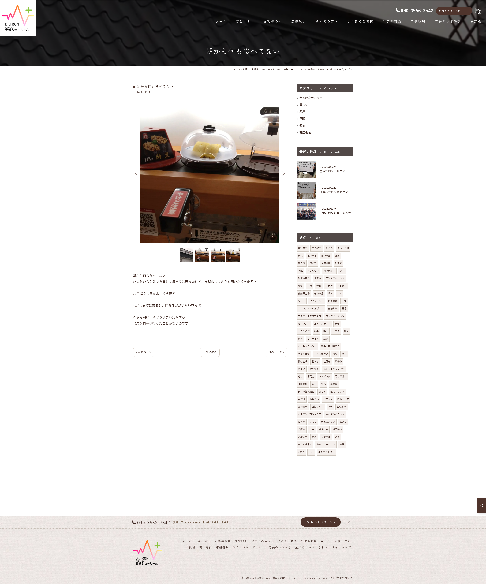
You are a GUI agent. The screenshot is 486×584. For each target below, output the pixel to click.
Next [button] (283, 173)
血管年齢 (332, 309)
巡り (300, 376)
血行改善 (302, 248)
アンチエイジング (335, 278)
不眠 (302, 119)
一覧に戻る (210, 352)
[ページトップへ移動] (350, 522)
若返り (343, 422)
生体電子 (312, 256)
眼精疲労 (302, 437)
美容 (344, 309)
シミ (339, 294)
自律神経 (326, 256)
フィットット (316, 301)
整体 (337, 324)
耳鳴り (338, 361)
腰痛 (300, 286)
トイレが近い (321, 354)
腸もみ (322, 392)
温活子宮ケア (337, 392)
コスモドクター (326, 452)
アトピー (342, 286)
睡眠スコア (343, 399)
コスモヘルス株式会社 (309, 316)
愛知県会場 (304, 294)
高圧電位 (305, 132)
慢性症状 (302, 361)
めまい (301, 369)
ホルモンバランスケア (309, 414)
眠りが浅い (341, 376)
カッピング (324, 376)
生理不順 (341, 407)
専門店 (310, 376)
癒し (344, 354)
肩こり (303, 105)
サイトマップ (341, 547)
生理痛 (327, 361)
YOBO (301, 452)
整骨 (300, 339)
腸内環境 (302, 407)
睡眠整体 (337, 429)
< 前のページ (143, 352)
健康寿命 (332, 301)
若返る (301, 429)
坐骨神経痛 (304, 354)
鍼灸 (346, 331)
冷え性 (313, 263)
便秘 (302, 126)
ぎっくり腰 (343, 248)
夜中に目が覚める (330, 346)
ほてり (313, 422)
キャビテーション (325, 444)
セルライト (313, 339)
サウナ (336, 331)
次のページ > (276, 352)
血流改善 (316, 248)
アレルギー (313, 271)
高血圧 (301, 301)
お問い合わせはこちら (454, 11)
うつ (335, 354)
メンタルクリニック (333, 369)
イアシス (328, 399)
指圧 (325, 331)
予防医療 (318, 294)
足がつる (314, 369)
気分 (314, 384)
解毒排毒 (323, 429)
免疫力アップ (328, 422)
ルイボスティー (322, 324)
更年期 (301, 399)
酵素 (316, 331)
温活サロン (317, 407)
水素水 (317, 278)
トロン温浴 (304, 331)
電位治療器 (329, 271)
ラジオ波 (326, 437)
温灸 (337, 437)
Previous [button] (136, 173)
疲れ (318, 286)
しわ (309, 286)
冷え (330, 294)
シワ (342, 271)
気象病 (338, 263)
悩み (323, 384)
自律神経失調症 (306, 392)
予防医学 (326, 263)
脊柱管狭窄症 (305, 444)
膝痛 (325, 339)
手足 (311, 452)
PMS (330, 407)
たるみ (329, 248)
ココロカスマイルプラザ (310, 309)
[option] (210, 173)
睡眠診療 (302, 384)
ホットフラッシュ (307, 346)
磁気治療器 (304, 278)
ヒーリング (304, 324)
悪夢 (314, 437)
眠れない (314, 399)
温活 (300, 256)
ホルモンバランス (335, 414)
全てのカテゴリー (311, 98)
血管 (312, 429)
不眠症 (329, 286)
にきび (301, 422)
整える (315, 361)
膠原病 (333, 384)
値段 (342, 444)
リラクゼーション (335, 316)
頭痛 (302, 112)
